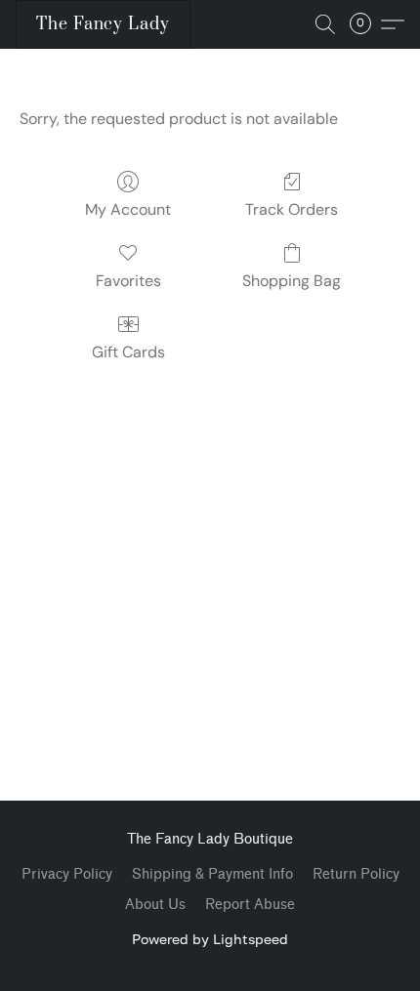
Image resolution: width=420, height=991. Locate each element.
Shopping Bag (291, 280)
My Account (128, 209)
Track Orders (291, 209)
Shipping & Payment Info (212, 874)
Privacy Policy (66, 874)
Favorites (128, 280)
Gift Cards (128, 352)
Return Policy (356, 874)
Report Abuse (250, 904)
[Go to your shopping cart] (366, 24)
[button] (103, 24)
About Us (155, 904)
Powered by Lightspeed (210, 938)
